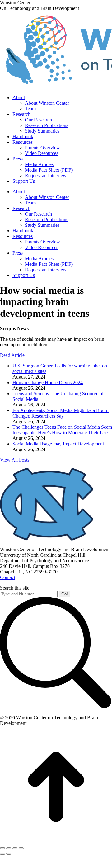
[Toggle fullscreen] (14, 848)
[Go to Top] (56, 841)
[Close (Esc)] (2, 848)
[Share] (8, 848)
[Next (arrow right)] (8, 854)
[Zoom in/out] (21, 848)
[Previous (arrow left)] (2, 854)
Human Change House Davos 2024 (47, 382)
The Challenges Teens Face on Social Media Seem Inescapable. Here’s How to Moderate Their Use (62, 429)
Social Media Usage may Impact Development (58, 443)
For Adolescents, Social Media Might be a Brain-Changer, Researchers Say (60, 413)
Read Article (12, 355)
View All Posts (14, 460)
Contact (7, 577)
